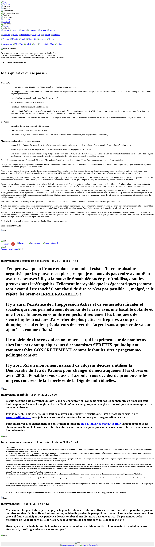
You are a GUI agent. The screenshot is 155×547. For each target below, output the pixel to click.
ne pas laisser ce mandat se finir (100, 423)
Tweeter (5, 244)
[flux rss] (4, 26)
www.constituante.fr (18, 417)
